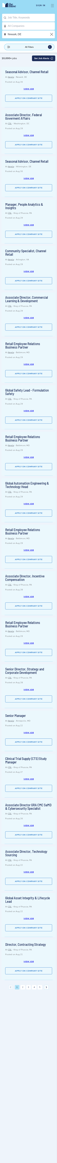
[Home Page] (11, 5)
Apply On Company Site (28, 98)
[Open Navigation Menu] (52, 5)
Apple (11, 77)
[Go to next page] (46, 987)
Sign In (40, 5)
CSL (10, 123)
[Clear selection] (52, 34)
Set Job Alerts (41, 58)
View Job (29, 89)
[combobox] (31, 17)
